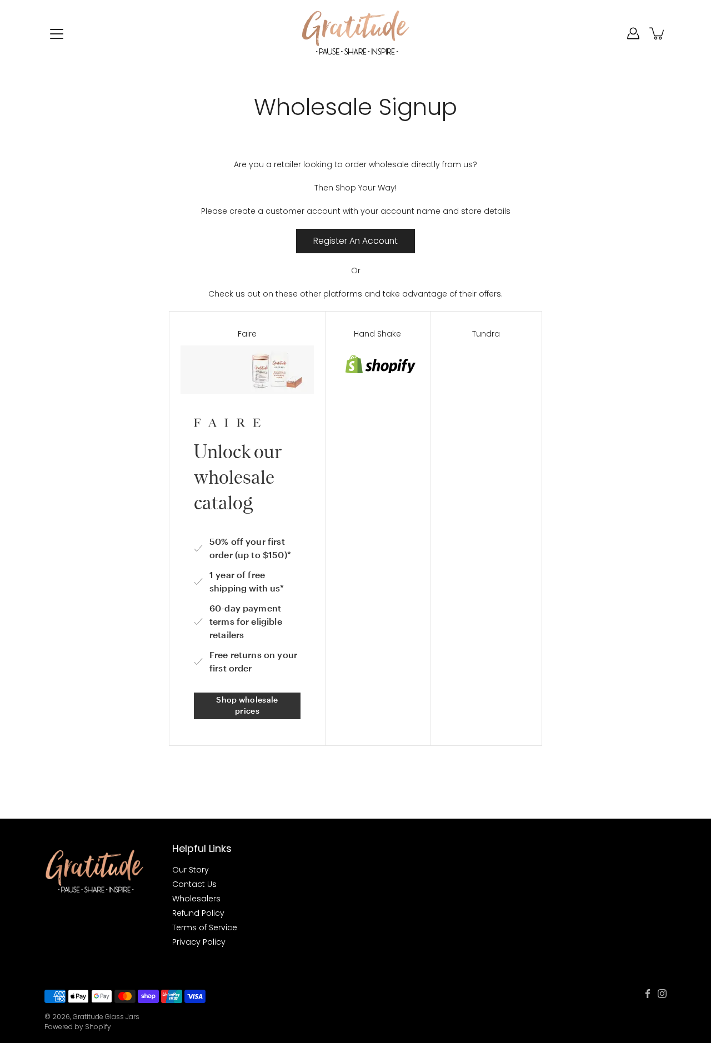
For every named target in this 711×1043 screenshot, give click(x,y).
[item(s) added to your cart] (658, 33)
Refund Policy (198, 913)
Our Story (190, 869)
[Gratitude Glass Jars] (356, 33)
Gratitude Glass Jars (106, 1016)
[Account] (633, 33)
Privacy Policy (199, 941)
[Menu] (56, 34)
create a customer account (285, 211)
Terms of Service (204, 927)
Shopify (98, 1026)
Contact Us (194, 884)
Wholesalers (196, 898)
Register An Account (355, 241)
